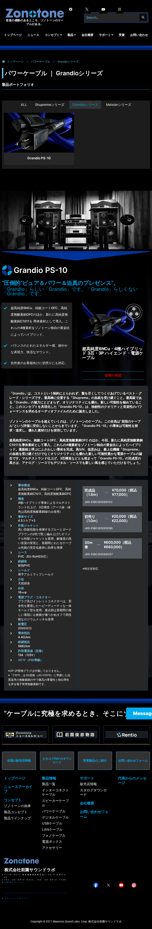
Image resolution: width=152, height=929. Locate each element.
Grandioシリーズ (85, 105)
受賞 (122, 35)
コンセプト (13, 800)
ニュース (33, 35)
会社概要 (87, 35)
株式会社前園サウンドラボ (29, 869)
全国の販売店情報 (19, 760)
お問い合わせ (139, 35)
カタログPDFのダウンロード (57, 760)
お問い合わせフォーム (133, 760)
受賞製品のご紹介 (95, 760)
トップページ (13, 35)
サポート (87, 778)
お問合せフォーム (14, 882)
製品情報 (49, 778)
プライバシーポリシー (16, 898)
